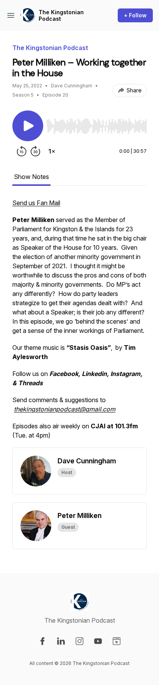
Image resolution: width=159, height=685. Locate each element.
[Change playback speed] (51, 151)
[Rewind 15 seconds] (21, 151)
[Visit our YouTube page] (98, 641)
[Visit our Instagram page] (79, 641)
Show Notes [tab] (31, 176)
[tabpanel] (79, 323)
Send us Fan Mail (36, 203)
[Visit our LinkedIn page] (61, 641)
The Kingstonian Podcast (61, 15)
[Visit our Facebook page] (42, 641)
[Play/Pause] (27, 125)
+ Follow (135, 15)
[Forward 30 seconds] (35, 151)
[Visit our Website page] (116, 641)
